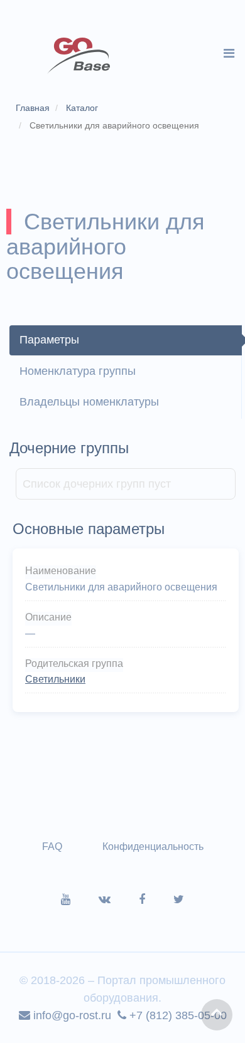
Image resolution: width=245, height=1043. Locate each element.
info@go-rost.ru (70, 1015)
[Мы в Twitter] (178, 899)
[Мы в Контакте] (119, 899)
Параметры (49, 339)
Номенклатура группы (77, 371)
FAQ (52, 846)
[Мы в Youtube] (80, 899)
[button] (216, 1014)
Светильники (55, 679)
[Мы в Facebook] (156, 899)
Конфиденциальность (153, 846)
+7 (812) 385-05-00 (176, 1015)
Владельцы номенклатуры (89, 402)
